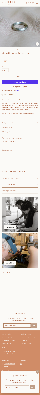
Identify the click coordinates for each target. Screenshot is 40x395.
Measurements (7, 127)
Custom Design (6, 343)
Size (3, 66)
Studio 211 (24, 340)
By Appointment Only (8, 351)
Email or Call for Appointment (11, 354)
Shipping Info (6, 132)
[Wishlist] (30, 3)
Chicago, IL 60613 (26, 343)
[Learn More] (20, 214)
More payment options (20, 86)
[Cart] (33, 3)
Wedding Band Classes (8, 340)
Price (3, 58)
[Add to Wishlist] (35, 156)
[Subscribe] (32, 387)
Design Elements (7, 123)
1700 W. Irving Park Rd (28, 338)
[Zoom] (37, 44)
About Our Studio (7, 338)
